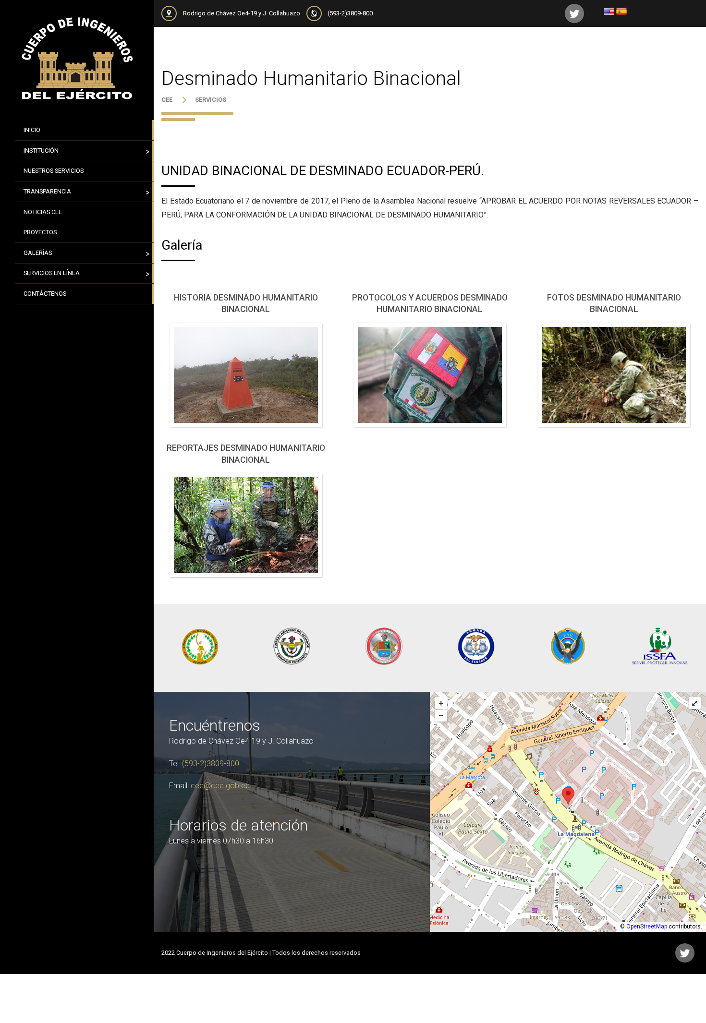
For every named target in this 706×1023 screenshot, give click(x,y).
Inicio (32, 129)
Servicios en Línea (52, 273)
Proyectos (40, 232)
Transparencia (47, 191)
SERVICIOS (210, 99)
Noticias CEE (43, 212)
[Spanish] (621, 12)
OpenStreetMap (646, 926)
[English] (609, 12)
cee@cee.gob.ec (220, 785)
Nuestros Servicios (54, 170)
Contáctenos (45, 293)
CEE (166, 99)
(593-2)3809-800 (350, 13)
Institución (41, 150)
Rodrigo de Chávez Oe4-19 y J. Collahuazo (241, 13)
